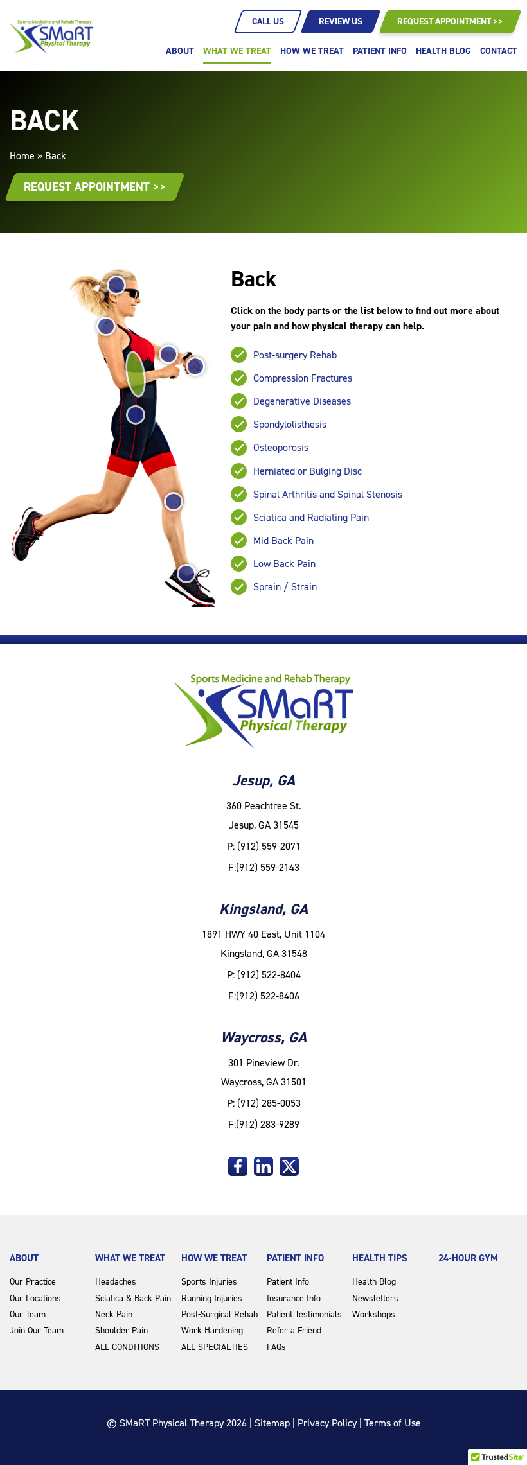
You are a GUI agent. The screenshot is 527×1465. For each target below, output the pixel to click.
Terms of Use (392, 1423)
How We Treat (312, 51)
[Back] (135, 374)
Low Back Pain (284, 563)
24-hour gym (468, 1258)
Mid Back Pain (283, 540)
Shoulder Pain (121, 1330)
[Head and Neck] (116, 285)
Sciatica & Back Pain (133, 1298)
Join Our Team (37, 1330)
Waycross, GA (263, 1037)
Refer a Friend (294, 1330)
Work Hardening (212, 1330)
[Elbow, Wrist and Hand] (182, 360)
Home (22, 155)
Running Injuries (211, 1298)
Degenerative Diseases (302, 401)
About (180, 51)
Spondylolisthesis (289, 424)
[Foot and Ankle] (186, 573)
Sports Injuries (209, 1282)
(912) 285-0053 (269, 1103)
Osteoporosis (280, 447)
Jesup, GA (263, 780)
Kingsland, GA (263, 908)
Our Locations (35, 1298)
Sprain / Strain (285, 586)
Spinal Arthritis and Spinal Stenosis (327, 494)
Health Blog (443, 51)
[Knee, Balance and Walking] (173, 501)
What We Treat (237, 51)
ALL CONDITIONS (127, 1347)
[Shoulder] (106, 326)
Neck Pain (113, 1314)
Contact (498, 51)
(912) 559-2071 (269, 846)
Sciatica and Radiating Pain (311, 517)
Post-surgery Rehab (295, 355)
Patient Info (380, 51)
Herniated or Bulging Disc (307, 471)
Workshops (373, 1314)
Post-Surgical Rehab (219, 1314)
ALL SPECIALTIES (214, 1347)
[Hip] (135, 415)
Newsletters (375, 1298)
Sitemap (272, 1423)
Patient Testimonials (304, 1314)
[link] (237, 1166)
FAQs (276, 1347)
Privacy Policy (327, 1423)
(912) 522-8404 (269, 974)
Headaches (115, 1282)
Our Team (28, 1314)
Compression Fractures (302, 378)
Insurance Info (294, 1298)
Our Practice (33, 1282)
